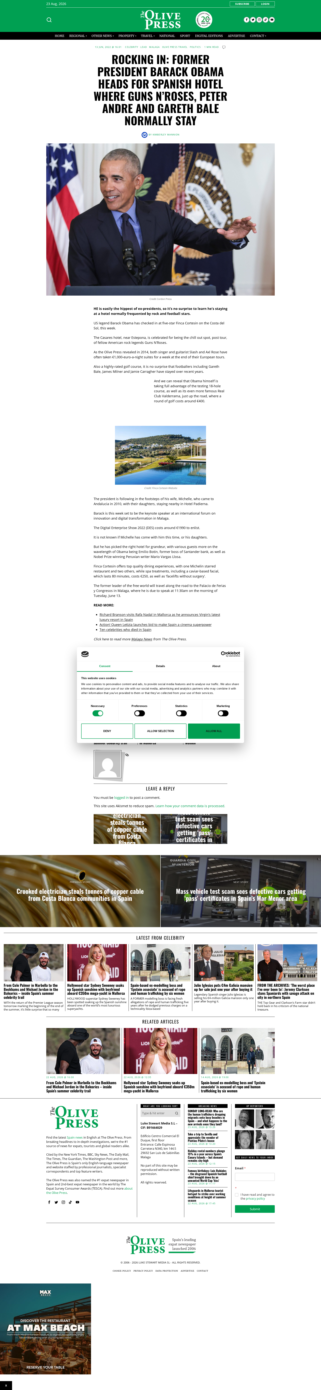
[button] (176, 1113)
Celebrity (131, 47)
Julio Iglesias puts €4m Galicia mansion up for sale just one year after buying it (223, 987)
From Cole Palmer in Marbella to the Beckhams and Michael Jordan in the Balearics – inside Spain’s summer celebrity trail (31, 991)
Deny (107, 731)
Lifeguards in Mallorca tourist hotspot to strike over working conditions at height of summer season (207, 1195)
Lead (143, 47)
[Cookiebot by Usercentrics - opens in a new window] (223, 654)
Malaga (154, 47)
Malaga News (141, 639)
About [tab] (216, 666)
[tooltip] (246, 20)
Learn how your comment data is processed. (190, 806)
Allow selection (160, 731)
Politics (195, 47)
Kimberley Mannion (166, 134)
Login (265, 4)
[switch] (139, 713)
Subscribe (242, 4)
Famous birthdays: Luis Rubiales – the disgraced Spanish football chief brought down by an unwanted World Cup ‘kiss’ (207, 1175)
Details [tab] (160, 666)
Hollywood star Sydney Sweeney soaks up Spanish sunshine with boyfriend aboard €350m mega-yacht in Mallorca (96, 989)
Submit (255, 1209)
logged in (121, 797)
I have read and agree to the (258, 1197)
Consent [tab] (104, 666)
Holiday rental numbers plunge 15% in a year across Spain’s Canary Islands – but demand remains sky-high (206, 1155)
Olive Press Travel (175, 47)
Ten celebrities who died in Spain (125, 629)
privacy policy (255, 1198)
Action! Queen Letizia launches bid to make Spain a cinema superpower (156, 624)
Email (240, 1168)
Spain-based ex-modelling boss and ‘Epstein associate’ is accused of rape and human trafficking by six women (158, 989)
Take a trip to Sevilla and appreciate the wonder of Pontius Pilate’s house (203, 1137)
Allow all (214, 731)
